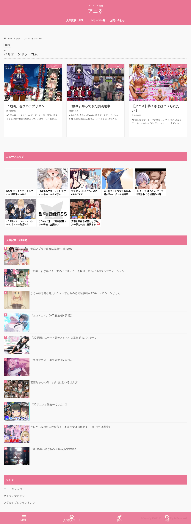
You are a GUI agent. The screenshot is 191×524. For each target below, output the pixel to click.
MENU (24, 520)
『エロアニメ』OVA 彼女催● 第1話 (51, 315)
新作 (119, 520)
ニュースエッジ (13, 489)
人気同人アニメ (71, 520)
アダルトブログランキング (19, 502)
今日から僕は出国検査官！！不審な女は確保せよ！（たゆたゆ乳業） (70, 426)
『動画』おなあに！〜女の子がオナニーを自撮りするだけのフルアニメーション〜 (78, 271)
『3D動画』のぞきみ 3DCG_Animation (53, 448)
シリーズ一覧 (98, 20)
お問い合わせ (117, 20)
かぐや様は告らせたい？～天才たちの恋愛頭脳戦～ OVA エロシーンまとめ (75, 293)
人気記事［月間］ (76, 20)
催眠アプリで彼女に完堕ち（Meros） (52, 248)
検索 (167, 520)
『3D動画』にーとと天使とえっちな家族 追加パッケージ (63, 337)
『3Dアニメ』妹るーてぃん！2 (48, 404)
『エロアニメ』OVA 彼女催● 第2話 (51, 359)
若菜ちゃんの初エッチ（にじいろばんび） (55, 382)
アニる (95, 11)
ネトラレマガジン (14, 495)
